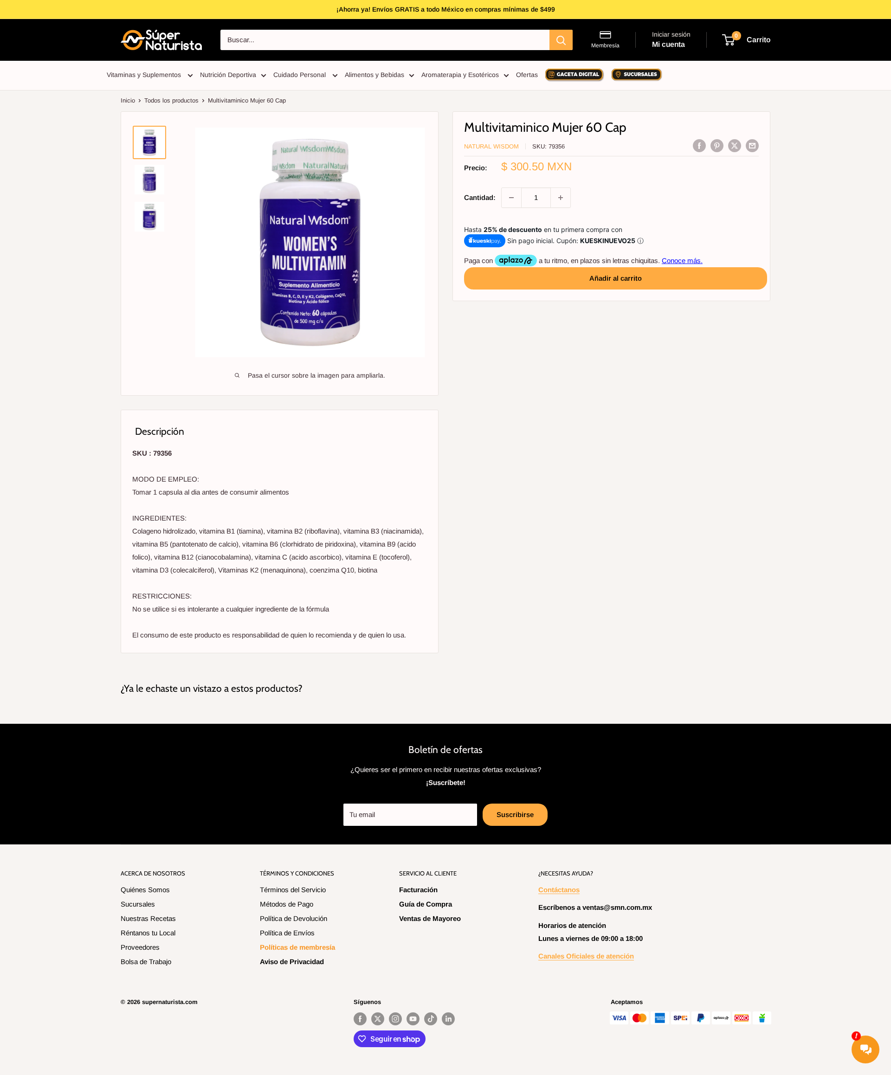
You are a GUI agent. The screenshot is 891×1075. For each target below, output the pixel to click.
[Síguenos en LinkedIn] (448, 1018)
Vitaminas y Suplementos (145, 74)
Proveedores (140, 947)
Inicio (128, 100)
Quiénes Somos (145, 890)
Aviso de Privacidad (292, 962)
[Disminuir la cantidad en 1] (511, 197)
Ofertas (527, 74)
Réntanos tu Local (148, 933)
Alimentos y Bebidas (374, 74)
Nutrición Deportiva (228, 74)
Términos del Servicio (293, 890)
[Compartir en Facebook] (699, 145)
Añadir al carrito (615, 278)
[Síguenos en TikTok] (430, 1018)
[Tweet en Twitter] (734, 145)
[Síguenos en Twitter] (377, 1018)
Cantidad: (480, 197)
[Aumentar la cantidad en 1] (560, 197)
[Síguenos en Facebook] (360, 1018)
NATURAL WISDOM (491, 146)
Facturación (418, 890)
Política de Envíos (287, 933)
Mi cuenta (668, 44)
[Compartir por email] (752, 145)
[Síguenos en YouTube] (413, 1018)
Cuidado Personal (300, 74)
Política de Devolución (293, 918)
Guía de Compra (425, 904)
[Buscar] (561, 40)
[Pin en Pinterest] (716, 145)
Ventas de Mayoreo (430, 918)
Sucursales (138, 904)
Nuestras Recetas (148, 918)
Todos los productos (171, 100)
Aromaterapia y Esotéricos (460, 74)
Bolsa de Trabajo (146, 962)
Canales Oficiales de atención (586, 956)
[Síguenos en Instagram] (395, 1018)
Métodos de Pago (286, 904)
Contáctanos (559, 890)
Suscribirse (515, 814)
